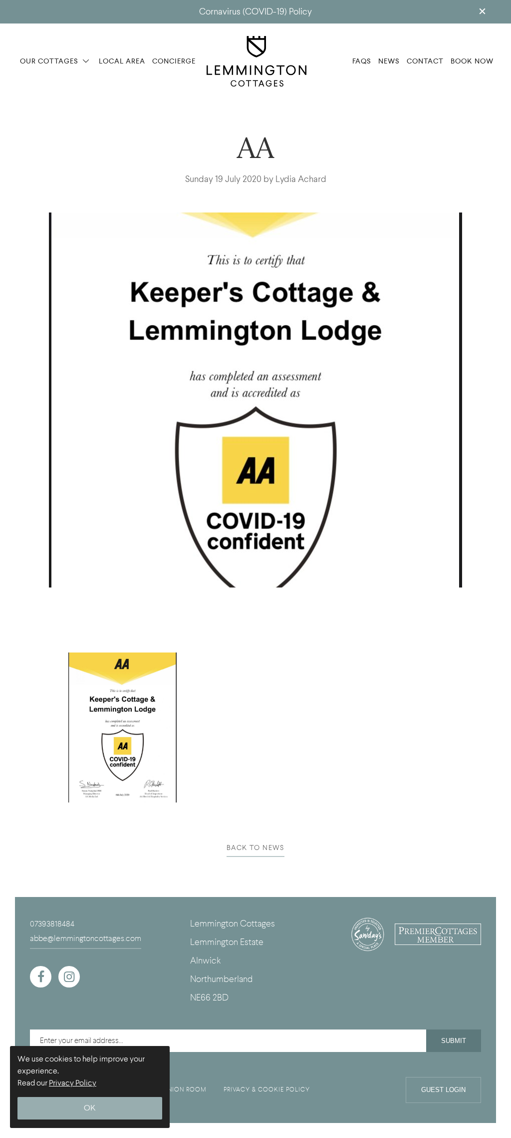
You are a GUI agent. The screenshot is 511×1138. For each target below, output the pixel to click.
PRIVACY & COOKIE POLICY (267, 1089)
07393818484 (52, 924)
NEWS (389, 61)
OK (90, 1108)
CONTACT (425, 61)
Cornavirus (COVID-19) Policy (255, 11)
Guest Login (443, 1090)
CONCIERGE (174, 61)
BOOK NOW (472, 61)
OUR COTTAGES (50, 61)
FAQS (361, 61)
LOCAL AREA (122, 61)
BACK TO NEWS (255, 848)
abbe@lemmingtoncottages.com (85, 938)
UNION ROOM (185, 1089)
